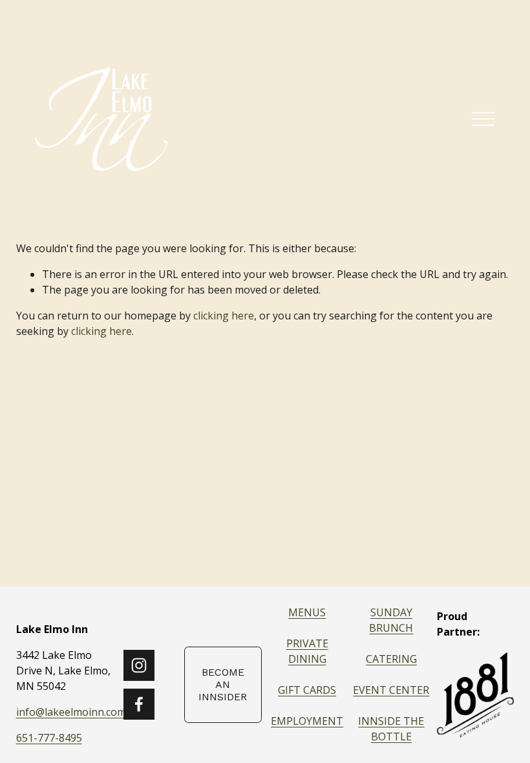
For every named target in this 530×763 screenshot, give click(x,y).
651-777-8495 (49, 738)
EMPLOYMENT (307, 721)
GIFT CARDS (307, 690)
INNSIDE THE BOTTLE (391, 729)
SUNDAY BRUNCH (391, 620)
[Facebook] (138, 704)
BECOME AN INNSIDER (222, 684)
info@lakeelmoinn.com (71, 712)
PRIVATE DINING (307, 651)
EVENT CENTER (391, 690)
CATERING (391, 659)
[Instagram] (138, 665)
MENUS (307, 612)
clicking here (223, 315)
